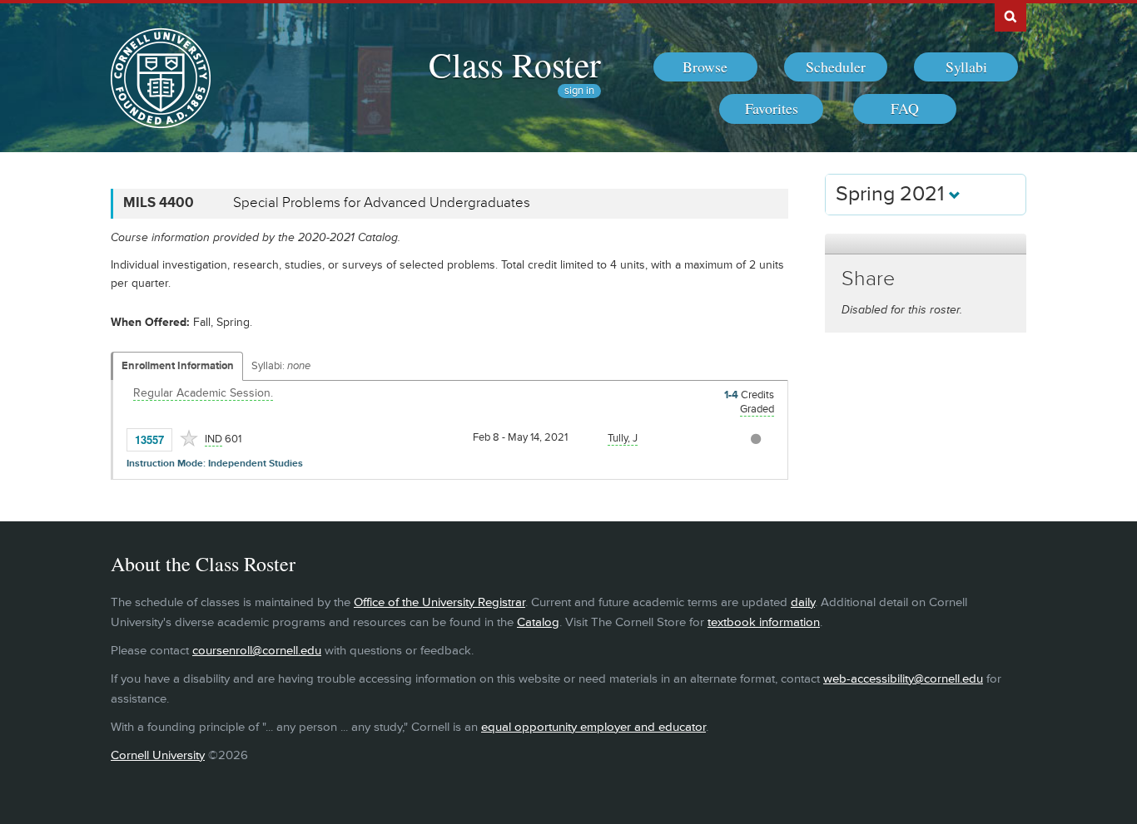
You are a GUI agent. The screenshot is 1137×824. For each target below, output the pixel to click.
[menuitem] (705, 67)
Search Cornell (1010, 16)
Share (868, 279)
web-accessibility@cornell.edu (903, 679)
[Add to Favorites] (189, 438)
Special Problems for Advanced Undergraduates (381, 203)
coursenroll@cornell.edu (256, 651)
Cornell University (158, 755)
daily (803, 602)
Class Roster (515, 64)
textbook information (764, 622)
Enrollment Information (178, 366)
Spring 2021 (892, 194)
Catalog (538, 622)
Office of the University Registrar (439, 602)
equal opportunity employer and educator (593, 727)
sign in (579, 91)
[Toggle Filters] (925, 244)
